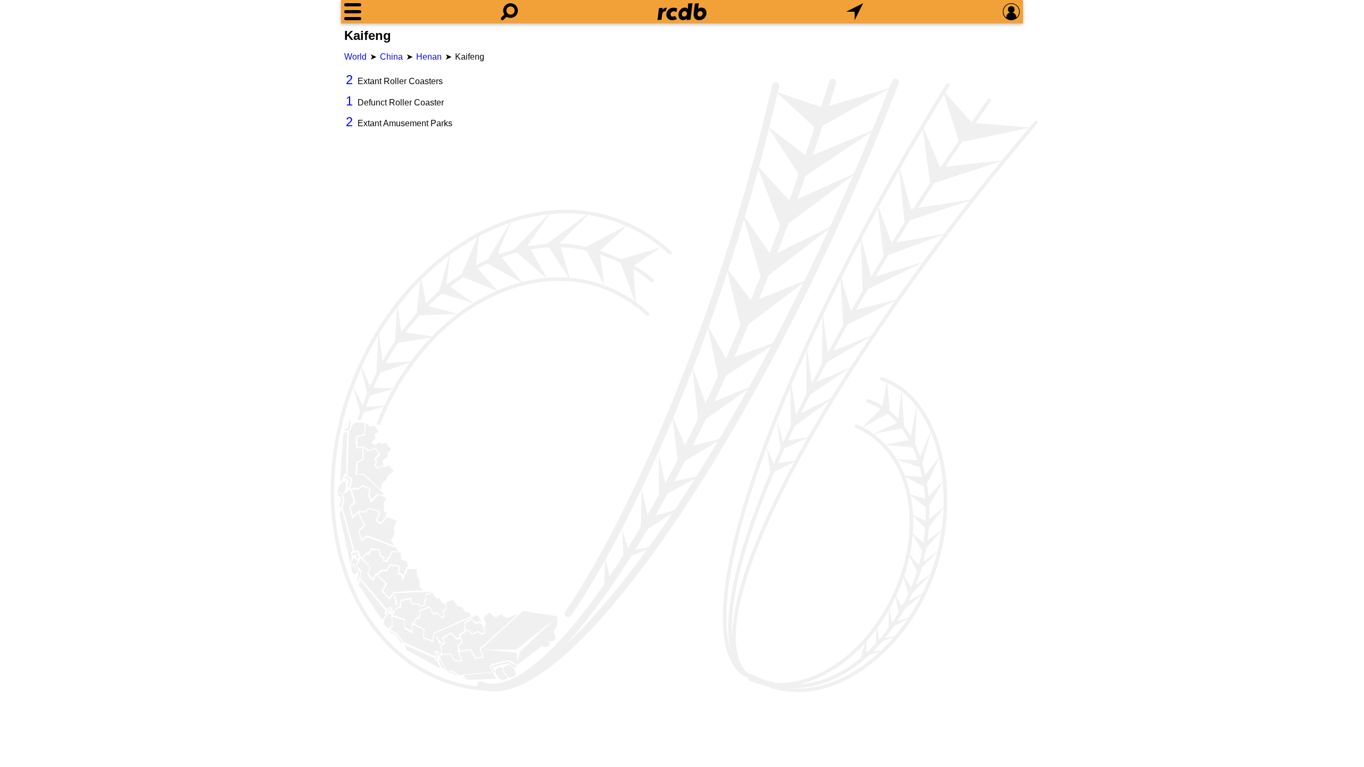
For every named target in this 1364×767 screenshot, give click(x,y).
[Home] (682, 11)
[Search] (509, 11)
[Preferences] (1011, 11)
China (391, 56)
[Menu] (352, 11)
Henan (429, 56)
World (355, 56)
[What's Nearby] (854, 11)
